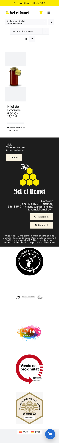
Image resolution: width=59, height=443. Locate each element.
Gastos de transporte (43, 238)
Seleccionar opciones (12, 128)
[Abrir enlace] (50, 434)
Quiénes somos (15, 147)
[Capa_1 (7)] (17, 12)
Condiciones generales (29, 236)
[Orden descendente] (51, 22)
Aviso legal (10, 236)
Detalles (21, 127)
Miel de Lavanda (14, 108)
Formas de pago (21, 238)
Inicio (9, 144)
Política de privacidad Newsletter (38, 242)
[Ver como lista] (32, 39)
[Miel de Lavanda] (15, 76)
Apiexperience (14, 150)
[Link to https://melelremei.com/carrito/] (41, 12)
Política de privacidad (17, 240)
